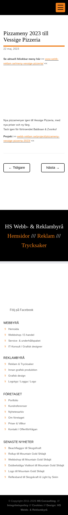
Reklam (46, 236)
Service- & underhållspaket (24, 340)
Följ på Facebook (21, 309)
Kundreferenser (17, 405)
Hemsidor (18, 236)
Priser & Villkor (17, 423)
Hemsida (13, 328)
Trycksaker (34, 245)
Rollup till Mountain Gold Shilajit (27, 453)
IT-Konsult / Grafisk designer (25, 346)
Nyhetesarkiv (16, 411)
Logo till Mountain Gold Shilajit (26, 471)
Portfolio (13, 400)
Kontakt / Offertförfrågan (22, 429)
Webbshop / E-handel (21, 334)
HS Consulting (46, 500)
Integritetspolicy (17, 505)
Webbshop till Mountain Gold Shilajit (29, 459)
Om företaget (16, 417)
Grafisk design (17, 375)
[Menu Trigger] (60, 7)
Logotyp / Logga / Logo (22, 381)
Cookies (37, 505)
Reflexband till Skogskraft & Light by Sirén (33, 477)
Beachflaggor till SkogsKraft (24, 448)
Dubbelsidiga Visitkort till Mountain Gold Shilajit (36, 465)
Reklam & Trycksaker (21, 363)
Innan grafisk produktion (22, 369)
